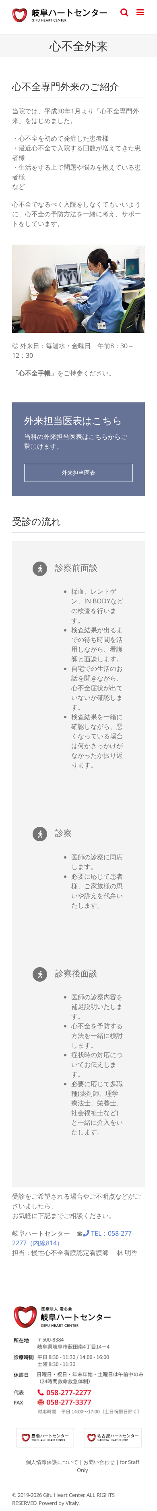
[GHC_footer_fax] (78, 1401)
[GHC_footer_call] (78, 1389)
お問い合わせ (99, 1462)
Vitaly (72, 1503)
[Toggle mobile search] (124, 12)
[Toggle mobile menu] (140, 12)
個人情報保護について (52, 1462)
